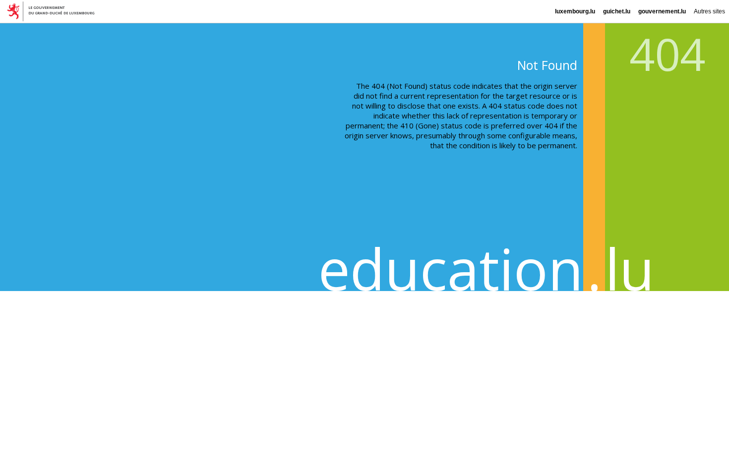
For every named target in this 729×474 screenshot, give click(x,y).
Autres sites (709, 11)
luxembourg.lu (575, 11)
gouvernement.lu (662, 11)
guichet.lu (616, 11)
